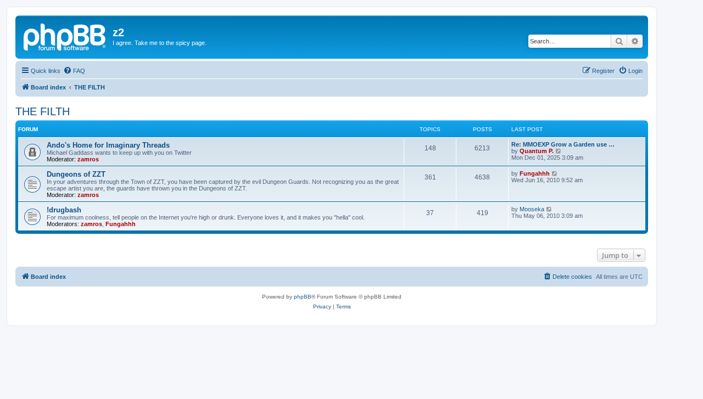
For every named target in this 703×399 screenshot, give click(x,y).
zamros (88, 159)
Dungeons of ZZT (76, 174)
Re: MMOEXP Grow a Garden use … (563, 144)
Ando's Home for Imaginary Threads (108, 145)
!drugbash (64, 210)
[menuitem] (74, 70)
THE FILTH (42, 111)
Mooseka (532, 209)
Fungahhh (535, 173)
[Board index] (65, 35)
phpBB (302, 297)
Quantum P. (537, 151)
